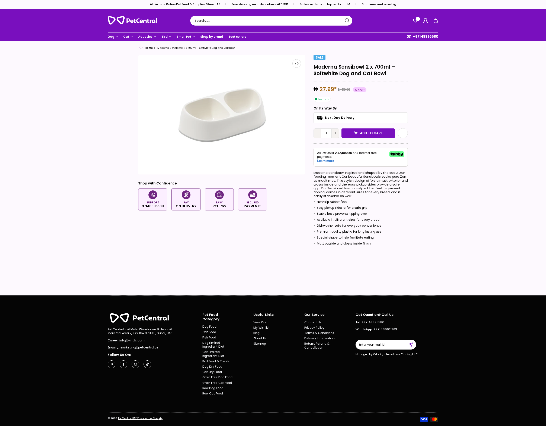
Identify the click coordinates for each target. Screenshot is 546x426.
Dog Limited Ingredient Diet (213, 344)
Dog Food (209, 326)
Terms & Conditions (319, 333)
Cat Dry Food (212, 372)
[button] (435, 20)
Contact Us (312, 322)
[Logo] (134, 20)
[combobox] (271, 21)
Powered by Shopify (150, 418)
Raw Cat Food (212, 393)
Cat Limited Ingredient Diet (213, 354)
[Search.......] (347, 21)
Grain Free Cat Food (217, 383)
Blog (256, 333)
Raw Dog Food (212, 388)
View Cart (260, 322)
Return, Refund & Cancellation (317, 345)
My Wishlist (261, 327)
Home (149, 48)
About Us (260, 338)
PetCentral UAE (127, 418)
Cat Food (209, 332)
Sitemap (259, 343)
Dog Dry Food (212, 366)
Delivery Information (319, 338)
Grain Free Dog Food (217, 377)
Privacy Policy (314, 327)
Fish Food (209, 337)
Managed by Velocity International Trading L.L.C (387, 354)
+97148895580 (425, 37)
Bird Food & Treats (215, 361)
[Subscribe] (413, 345)
